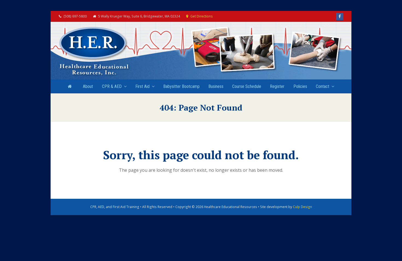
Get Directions (201, 16)
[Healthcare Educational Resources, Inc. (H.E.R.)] (94, 51)
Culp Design (302, 206)
